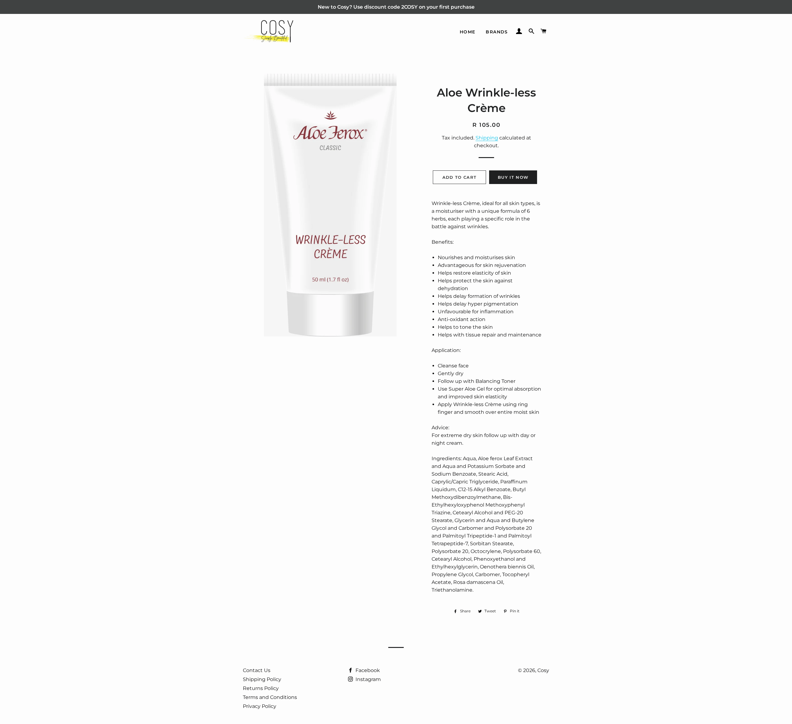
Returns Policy (261, 688)
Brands (497, 32)
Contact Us (256, 670)
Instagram (367, 679)
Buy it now (513, 177)
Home (468, 32)
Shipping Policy (262, 679)
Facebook (367, 670)
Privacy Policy (259, 706)
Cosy (543, 670)
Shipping (487, 138)
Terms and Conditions (270, 697)
